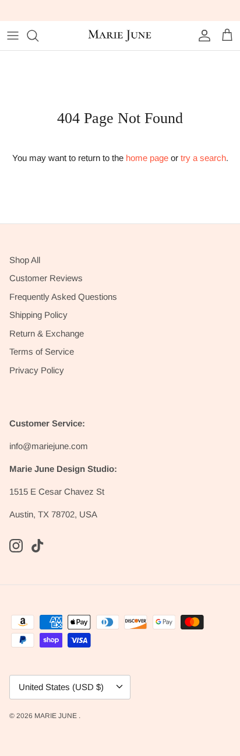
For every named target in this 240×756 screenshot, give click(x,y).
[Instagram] (16, 545)
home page (147, 158)
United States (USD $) (61, 687)
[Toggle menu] (13, 35)
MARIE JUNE (56, 716)
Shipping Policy (38, 315)
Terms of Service (41, 351)
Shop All (24, 260)
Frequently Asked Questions (63, 297)
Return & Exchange (46, 333)
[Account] (201, 35)
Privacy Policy (36, 370)
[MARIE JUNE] (120, 35)
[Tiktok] (37, 545)
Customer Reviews (46, 278)
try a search (203, 158)
